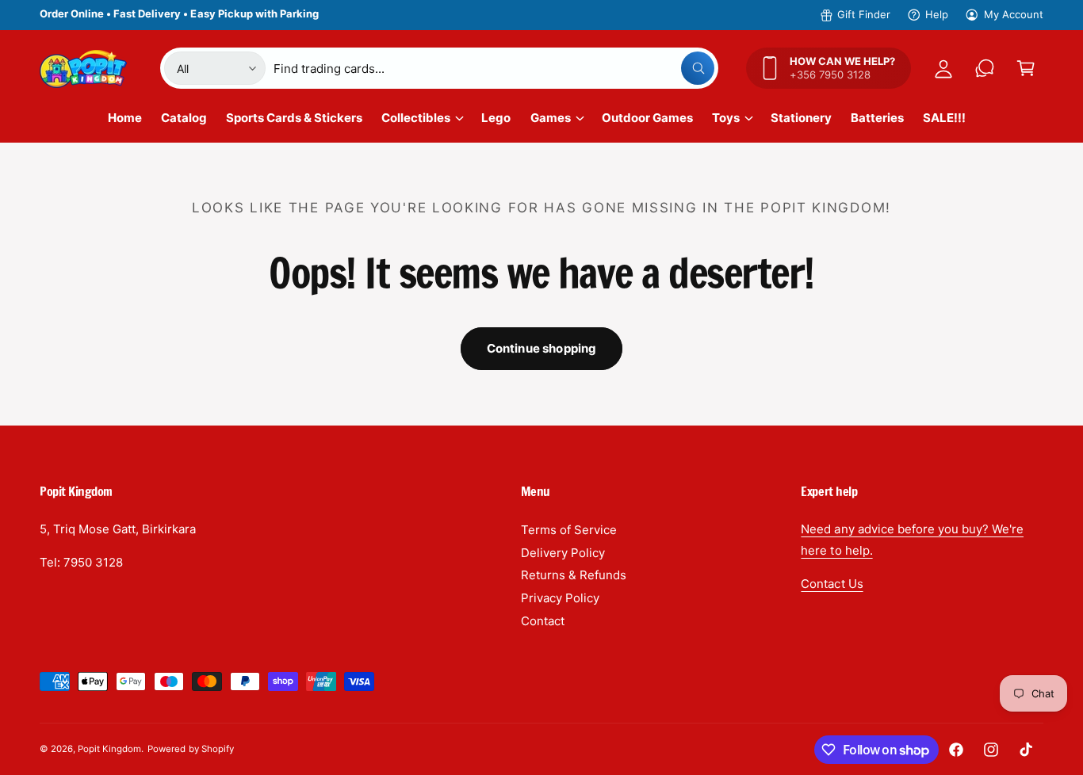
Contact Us (832, 583)
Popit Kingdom (109, 748)
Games (550, 117)
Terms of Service (569, 529)
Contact (542, 620)
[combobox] (494, 68)
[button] (1026, 68)
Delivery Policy (563, 552)
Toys (726, 117)
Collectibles (415, 117)
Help (936, 14)
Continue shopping (542, 348)
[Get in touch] (984, 68)
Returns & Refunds (573, 574)
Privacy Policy (560, 597)
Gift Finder (863, 14)
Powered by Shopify (190, 748)
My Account (1013, 14)
